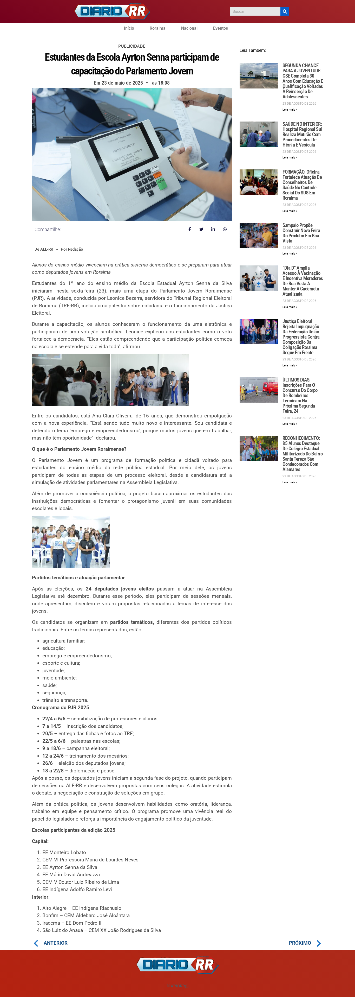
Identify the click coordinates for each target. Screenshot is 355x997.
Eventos (220, 28)
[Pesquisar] (284, 11)
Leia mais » (289, 109)
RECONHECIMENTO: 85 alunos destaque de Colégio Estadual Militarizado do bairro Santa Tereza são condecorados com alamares (302, 453)
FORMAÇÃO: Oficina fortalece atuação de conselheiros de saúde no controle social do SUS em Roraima (302, 185)
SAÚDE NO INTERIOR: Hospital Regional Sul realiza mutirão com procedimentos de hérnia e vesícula (302, 134)
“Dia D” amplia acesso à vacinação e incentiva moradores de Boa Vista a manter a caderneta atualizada (302, 281)
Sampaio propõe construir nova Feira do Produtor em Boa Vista (301, 233)
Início (129, 28)
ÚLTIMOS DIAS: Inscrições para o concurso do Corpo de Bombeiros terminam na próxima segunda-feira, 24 (300, 395)
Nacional (189, 28)
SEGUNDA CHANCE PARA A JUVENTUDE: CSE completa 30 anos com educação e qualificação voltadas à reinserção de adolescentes (302, 81)
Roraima (158, 28)
